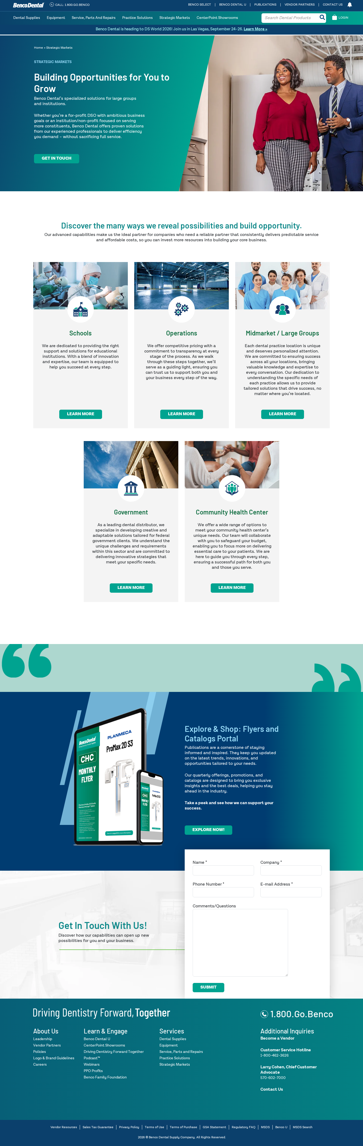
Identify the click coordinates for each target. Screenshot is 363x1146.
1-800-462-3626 (274, 1055)
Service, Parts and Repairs (94, 18)
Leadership (42, 1039)
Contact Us (333, 4)
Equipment (56, 18)
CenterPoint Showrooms (217, 18)
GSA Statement (214, 1127)
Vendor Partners (300, 4)
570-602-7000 (273, 1078)
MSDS (265, 1127)
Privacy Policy (129, 1127)
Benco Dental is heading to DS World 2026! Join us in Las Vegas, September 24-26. (181, 29)
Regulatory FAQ (243, 1127)
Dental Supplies (26, 18)
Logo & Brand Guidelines (53, 1058)
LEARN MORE (80, 414)
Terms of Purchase (183, 1127)
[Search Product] (322, 18)
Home (38, 47)
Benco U (281, 1127)
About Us (45, 1031)
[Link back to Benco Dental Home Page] (101, 1013)
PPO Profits (93, 1071)
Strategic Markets (174, 18)
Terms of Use (154, 1127)
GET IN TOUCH (56, 158)
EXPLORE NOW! (208, 830)
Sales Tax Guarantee (98, 1127)
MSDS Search (303, 1127)
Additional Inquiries (287, 1031)
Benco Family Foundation (105, 1077)
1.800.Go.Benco (301, 1013)
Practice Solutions (137, 18)
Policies (39, 1052)
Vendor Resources (63, 1127)
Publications (265, 4)
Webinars (92, 1064)
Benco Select (199, 4)
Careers (40, 1064)
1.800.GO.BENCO (77, 5)
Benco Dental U (232, 4)
